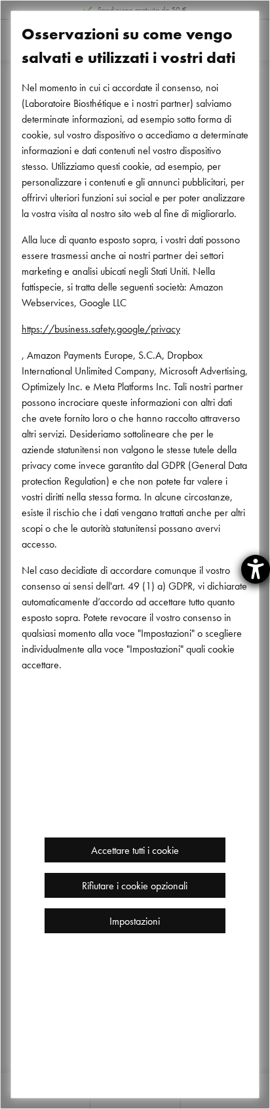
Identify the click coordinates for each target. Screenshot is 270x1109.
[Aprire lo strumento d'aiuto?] (255, 569)
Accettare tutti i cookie (135, 850)
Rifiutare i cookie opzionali (134, 885)
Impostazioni (134, 920)
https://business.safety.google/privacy (101, 328)
